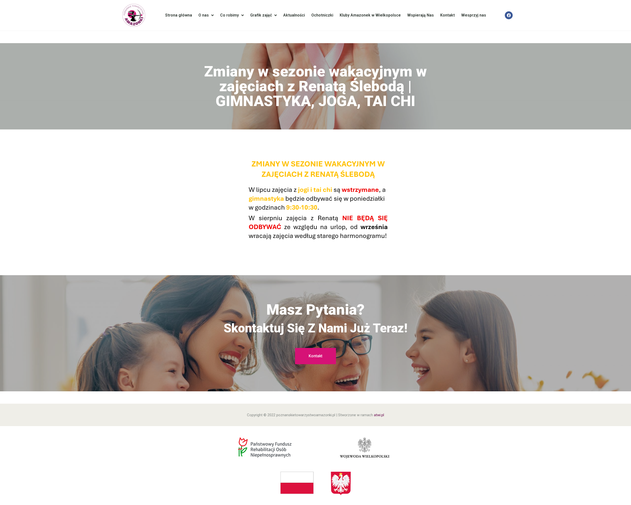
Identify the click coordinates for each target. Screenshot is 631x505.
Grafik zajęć (261, 15)
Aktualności (294, 15)
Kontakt (447, 15)
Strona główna (178, 15)
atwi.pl (379, 415)
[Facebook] (509, 15)
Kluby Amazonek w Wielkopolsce (370, 15)
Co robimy (229, 15)
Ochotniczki (322, 15)
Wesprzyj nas (473, 15)
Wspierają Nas (420, 15)
